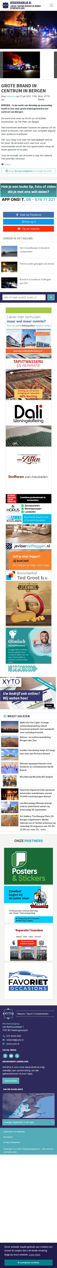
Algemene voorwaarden (14, 1132)
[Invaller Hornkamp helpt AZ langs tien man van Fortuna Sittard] (10, 754)
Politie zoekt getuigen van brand (37, 263)
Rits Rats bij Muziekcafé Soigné (36, 776)
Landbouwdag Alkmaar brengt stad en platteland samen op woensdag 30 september (36, 806)
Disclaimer (8, 1137)
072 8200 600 (13, 1036)
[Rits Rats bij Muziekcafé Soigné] (10, 781)
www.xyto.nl (12, 1043)
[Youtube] (11, 1055)
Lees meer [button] (34, 1254)
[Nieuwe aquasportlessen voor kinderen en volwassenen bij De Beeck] (10, 768)
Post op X (30, 221)
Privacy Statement (11, 1142)
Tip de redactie (31, 228)
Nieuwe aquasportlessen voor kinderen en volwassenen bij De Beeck (37, 766)
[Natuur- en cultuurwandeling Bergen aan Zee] (10, 741)
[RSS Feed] (17, 1055)
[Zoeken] (51, 297)
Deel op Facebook (30, 214)
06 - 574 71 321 (40, 199)
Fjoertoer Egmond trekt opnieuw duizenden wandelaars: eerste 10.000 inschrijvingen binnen (37, 793)
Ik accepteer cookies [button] (28, 1262)
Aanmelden (10, 1080)
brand (7, 164)
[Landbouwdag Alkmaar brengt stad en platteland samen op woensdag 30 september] (10, 807)
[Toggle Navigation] (51, 5)
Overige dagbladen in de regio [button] (19, 1122)
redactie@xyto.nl (14, 1039)
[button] (1, 65)
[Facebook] (5, 1055)
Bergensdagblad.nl (20, 2)
